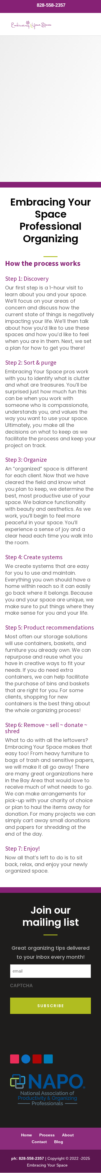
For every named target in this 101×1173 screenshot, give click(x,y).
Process (47, 1135)
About (68, 1135)
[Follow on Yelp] (37, 1058)
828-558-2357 (51, 5)
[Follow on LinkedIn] (48, 1058)
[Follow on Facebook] (25, 1058)
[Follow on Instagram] (14, 1058)
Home (26, 1135)
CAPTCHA (21, 985)
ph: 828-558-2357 (27, 1158)
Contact (39, 1141)
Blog (58, 1141)
